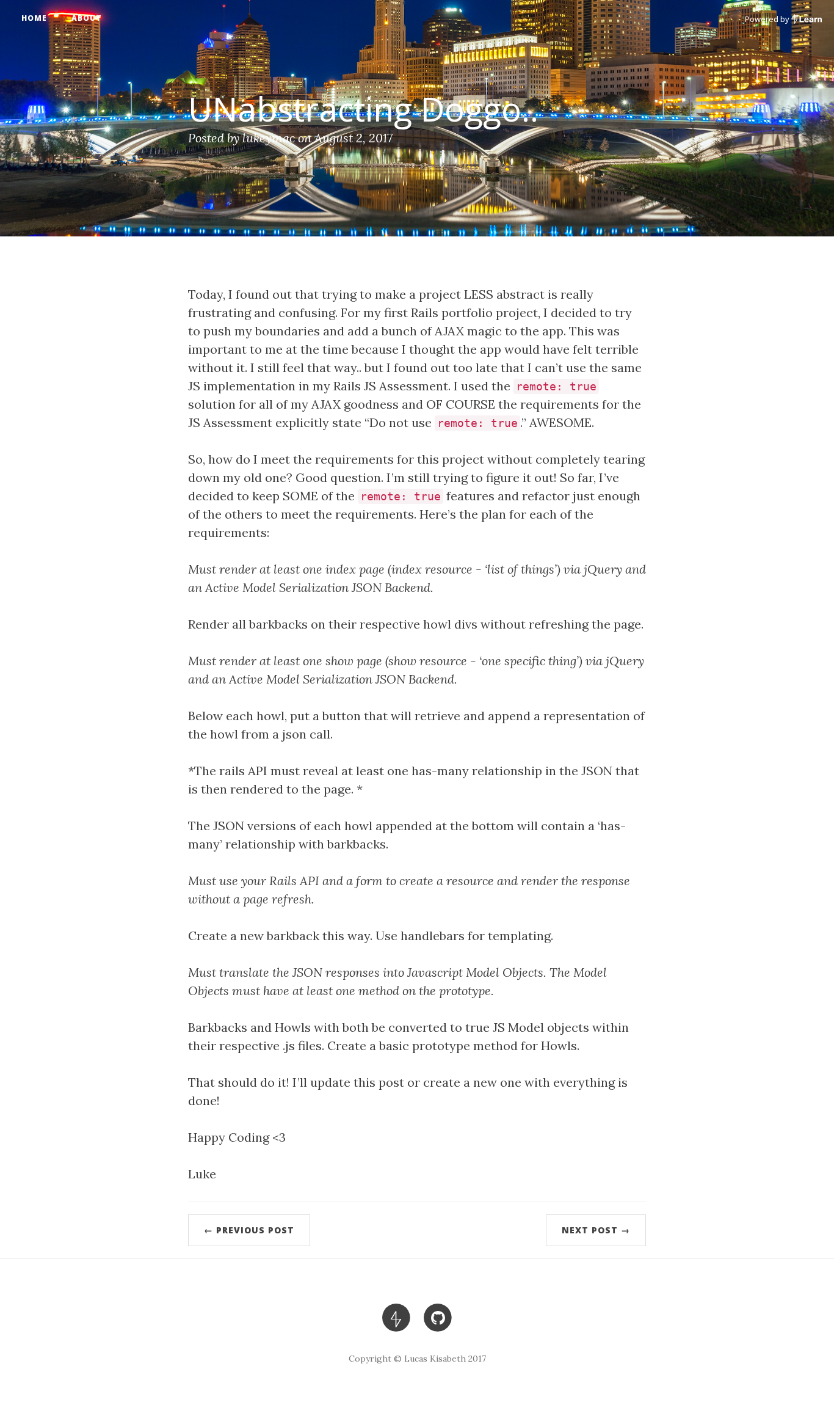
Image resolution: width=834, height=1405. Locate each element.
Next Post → (596, 1230)
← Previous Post (249, 1230)
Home (34, 18)
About (86, 18)
